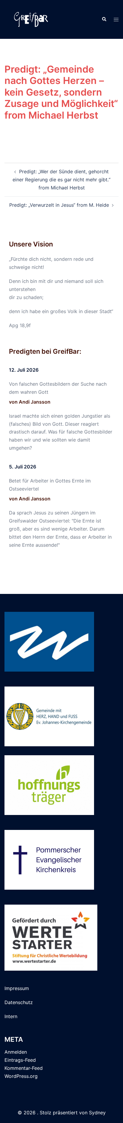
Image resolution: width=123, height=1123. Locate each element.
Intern (10, 1016)
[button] (104, 19)
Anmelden (15, 1052)
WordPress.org (21, 1076)
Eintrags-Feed (20, 1060)
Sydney (97, 1113)
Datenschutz (18, 1002)
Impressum (16, 988)
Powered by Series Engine (61, 139)
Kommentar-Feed (23, 1068)
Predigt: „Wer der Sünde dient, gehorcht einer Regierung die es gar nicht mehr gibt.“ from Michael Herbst (61, 179)
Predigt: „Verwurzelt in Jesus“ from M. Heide (59, 205)
